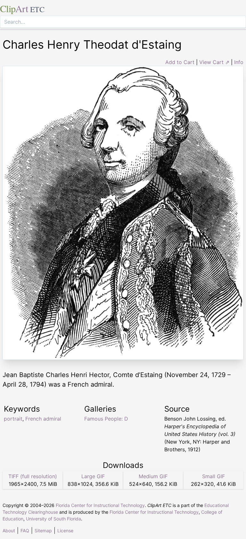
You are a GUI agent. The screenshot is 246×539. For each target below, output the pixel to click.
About (9, 530)
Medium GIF (153, 476)
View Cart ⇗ (214, 62)
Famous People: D (106, 418)
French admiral (43, 418)
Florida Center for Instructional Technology (100, 505)
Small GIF (213, 476)
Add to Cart (179, 62)
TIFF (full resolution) (32, 476)
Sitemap (43, 530)
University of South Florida (53, 518)
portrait (13, 418)
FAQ (24, 530)
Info (238, 62)
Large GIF (93, 476)
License (65, 530)
